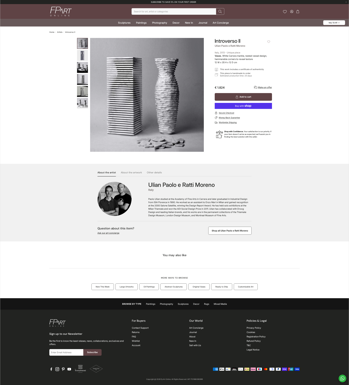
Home (51, 32)
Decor (196, 304)
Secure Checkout (226, 113)
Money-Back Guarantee (229, 117)
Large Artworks (126, 287)
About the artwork (131, 172)
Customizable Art (245, 287)
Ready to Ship (221, 287)
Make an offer (265, 87)
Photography (166, 304)
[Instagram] (57, 369)
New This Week (103, 287)
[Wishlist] (285, 11)
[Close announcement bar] (346, 2)
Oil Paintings (149, 287)
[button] (178, 11)
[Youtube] (69, 369)
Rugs (206, 304)
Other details (154, 172)
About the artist (106, 172)
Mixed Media (220, 304)
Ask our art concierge (108, 233)
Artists (59, 32)
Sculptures (183, 304)
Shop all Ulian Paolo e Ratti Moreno (230, 230)
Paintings (150, 304)
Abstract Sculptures (174, 287)
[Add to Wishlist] (268, 41)
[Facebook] (51, 369)
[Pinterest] (63, 369)
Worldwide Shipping (228, 122)
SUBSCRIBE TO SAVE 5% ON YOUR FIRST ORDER (173, 2)
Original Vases (199, 287)
